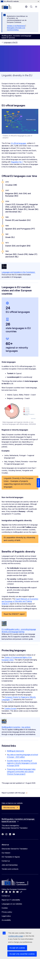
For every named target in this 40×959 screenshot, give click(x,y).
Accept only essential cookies (22, 954)
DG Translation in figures (11, 857)
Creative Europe (10, 708)
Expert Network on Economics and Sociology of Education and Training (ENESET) (20, 601)
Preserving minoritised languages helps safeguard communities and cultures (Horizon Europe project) (21, 771)
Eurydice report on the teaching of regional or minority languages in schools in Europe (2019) (22, 763)
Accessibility (6, 920)
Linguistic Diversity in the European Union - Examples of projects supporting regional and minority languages (18, 482)
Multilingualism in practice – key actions (16, 727)
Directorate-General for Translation (15, 849)
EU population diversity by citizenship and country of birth (19, 538)
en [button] (26, 6)
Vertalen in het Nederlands (16, 26)
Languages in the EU (11, 42)
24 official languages (18, 143)
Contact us (6, 861)
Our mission (6, 853)
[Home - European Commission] (7, 6)
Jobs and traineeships (10, 865)
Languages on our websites (12, 904)
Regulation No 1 (17, 162)
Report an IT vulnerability (11, 900)
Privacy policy (7, 912)
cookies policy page (15, 936)
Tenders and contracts (10, 869)
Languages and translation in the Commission (18, 272)
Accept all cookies (17, 948)
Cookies (5, 908)
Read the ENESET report (14, 614)
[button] (14, 793)
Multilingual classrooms (15, 751)
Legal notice (6, 916)
